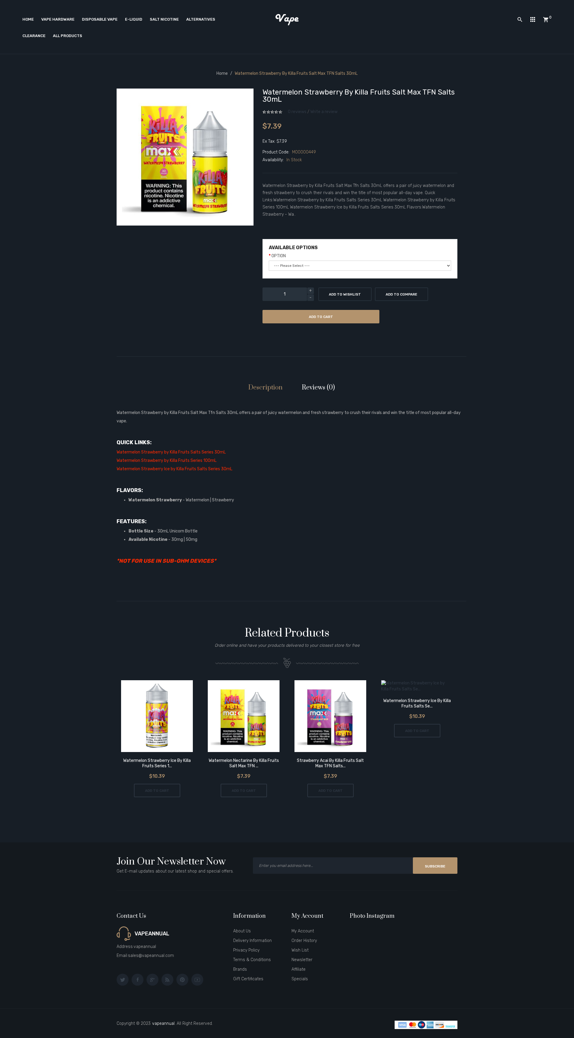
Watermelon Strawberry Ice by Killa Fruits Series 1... (157, 763)
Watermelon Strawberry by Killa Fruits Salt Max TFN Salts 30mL (296, 73)
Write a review (324, 111)
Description (265, 387)
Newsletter (301, 959)
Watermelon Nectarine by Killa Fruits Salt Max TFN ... (244, 763)
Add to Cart (321, 317)
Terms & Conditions (252, 959)
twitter (123, 980)
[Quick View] (174, 717)
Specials (299, 978)
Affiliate (298, 969)
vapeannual (163, 1023)
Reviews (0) (318, 387)
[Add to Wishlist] (140, 717)
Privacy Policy (246, 950)
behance (167, 980)
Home (222, 73)
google (152, 980)
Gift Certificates (248, 978)
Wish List (300, 950)
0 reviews (297, 111)
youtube (197, 980)
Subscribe (435, 866)
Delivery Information (252, 940)
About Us (242, 931)
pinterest (182, 980)
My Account (302, 931)
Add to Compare (401, 294)
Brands (240, 969)
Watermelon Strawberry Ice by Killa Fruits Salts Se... (417, 703)
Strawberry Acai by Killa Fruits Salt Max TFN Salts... (330, 763)
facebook (138, 980)
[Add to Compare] (157, 717)
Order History (304, 940)
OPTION (278, 255)
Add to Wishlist (345, 294)
